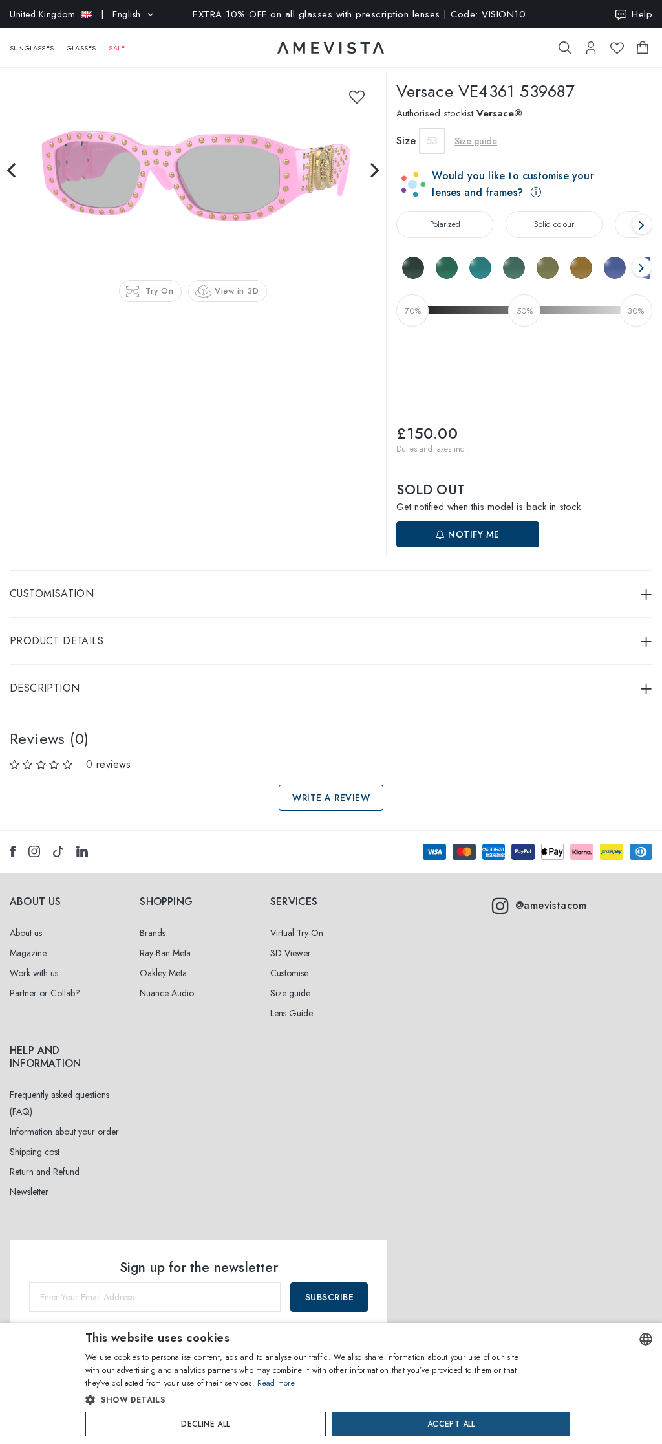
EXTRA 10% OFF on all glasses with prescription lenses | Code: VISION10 (359, 14)
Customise (289, 973)
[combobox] (645, 1339)
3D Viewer (290, 952)
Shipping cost (34, 1151)
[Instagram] (34, 851)
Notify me (472, 534)
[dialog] (331, 1383)
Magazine (28, 952)
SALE (117, 48)
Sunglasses (32, 48)
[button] (303, 1400)
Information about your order (64, 1131)
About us (26, 932)
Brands (153, 932)
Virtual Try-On (296, 932)
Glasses (81, 48)
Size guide (290, 993)
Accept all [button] (451, 1424)
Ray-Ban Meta (165, 952)
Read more (276, 1383)
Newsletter (29, 1191)
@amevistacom (551, 905)
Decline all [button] (205, 1424)
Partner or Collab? (45, 993)
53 (432, 140)
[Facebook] (13, 851)
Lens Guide (291, 1013)
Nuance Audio (167, 993)
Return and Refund (45, 1171)
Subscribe (329, 1297)
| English (75, 14)
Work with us (34, 973)
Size (406, 140)
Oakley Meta (163, 973)
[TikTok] (58, 851)
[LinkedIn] (82, 851)
